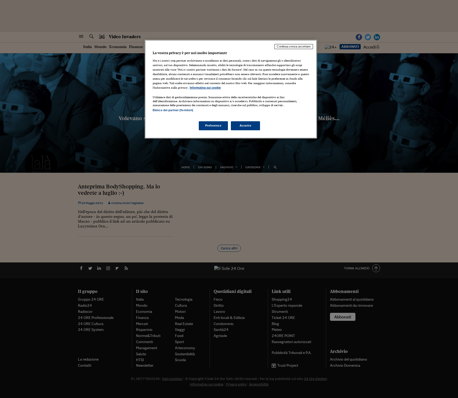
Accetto (246, 125)
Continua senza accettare (294, 46)
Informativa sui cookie (205, 87)
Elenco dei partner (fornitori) (173, 110)
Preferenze (213, 125)
